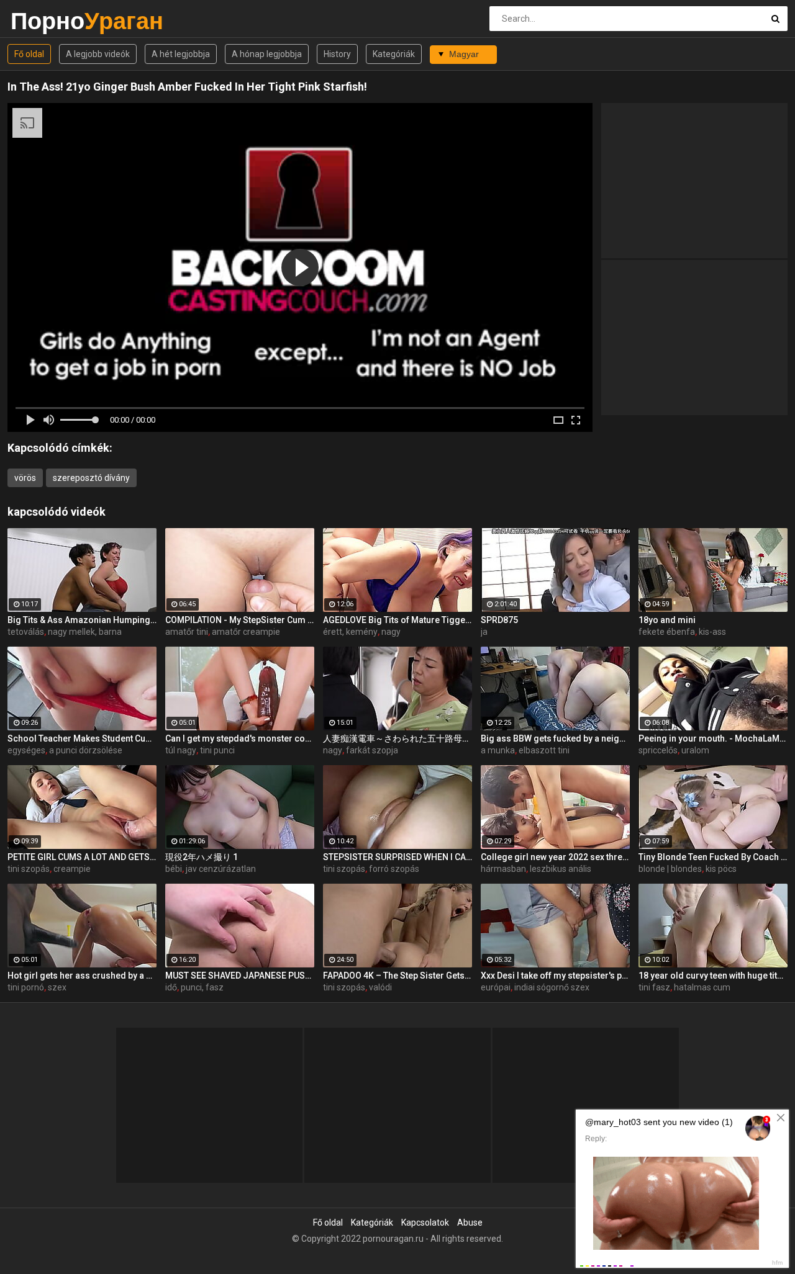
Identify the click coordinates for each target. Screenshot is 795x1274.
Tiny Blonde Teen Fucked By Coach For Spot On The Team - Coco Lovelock (713, 857)
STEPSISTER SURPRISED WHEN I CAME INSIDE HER (397, 857)
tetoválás (25, 632)
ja (484, 632)
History (337, 54)
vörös (25, 478)
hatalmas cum (702, 987)
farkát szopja (372, 750)
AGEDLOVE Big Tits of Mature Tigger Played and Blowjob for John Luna (397, 620)
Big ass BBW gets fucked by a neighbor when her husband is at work (555, 738)
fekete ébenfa (666, 632)
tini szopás (28, 869)
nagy (391, 632)
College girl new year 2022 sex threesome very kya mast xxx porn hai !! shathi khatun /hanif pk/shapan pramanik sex (555, 857)
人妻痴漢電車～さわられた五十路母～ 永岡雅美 (397, 738)
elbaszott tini (544, 750)
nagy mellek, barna (85, 632)
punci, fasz (202, 987)
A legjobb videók (98, 54)
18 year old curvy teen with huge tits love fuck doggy (713, 975)
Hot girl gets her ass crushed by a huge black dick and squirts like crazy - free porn (82, 975)
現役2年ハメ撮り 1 (201, 857)
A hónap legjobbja (267, 54)
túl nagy (180, 750)
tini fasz (654, 987)
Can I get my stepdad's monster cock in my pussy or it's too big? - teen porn (239, 738)
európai (496, 987)
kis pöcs (721, 869)
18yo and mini (667, 620)
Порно (43, 20)
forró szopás (394, 869)
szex (57, 987)
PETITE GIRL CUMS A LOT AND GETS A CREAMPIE (82, 857)
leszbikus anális (560, 869)
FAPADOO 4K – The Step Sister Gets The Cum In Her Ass (397, 975)
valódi (380, 987)
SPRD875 (499, 620)
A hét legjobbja (181, 54)
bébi (173, 869)
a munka (498, 750)
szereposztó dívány (91, 478)
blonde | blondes (670, 869)
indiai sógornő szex (551, 987)
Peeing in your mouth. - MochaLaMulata (713, 738)
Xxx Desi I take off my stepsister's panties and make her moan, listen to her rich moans (555, 975)
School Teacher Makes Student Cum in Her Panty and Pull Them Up (82, 738)
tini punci (217, 750)
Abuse (470, 1222)
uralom (695, 750)
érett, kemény (350, 632)
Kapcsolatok (425, 1222)
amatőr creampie (246, 632)
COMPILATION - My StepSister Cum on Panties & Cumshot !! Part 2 (239, 620)
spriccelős (658, 750)
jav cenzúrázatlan (221, 869)
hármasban (503, 869)
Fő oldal (29, 54)
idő (171, 987)
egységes (26, 750)
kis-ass (712, 632)
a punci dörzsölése (85, 750)
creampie (72, 869)
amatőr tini (186, 632)
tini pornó (25, 987)
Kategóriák (394, 54)
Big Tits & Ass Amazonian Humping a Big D (82, 620)
